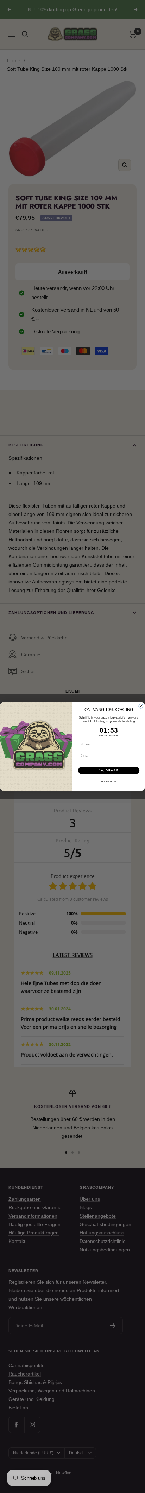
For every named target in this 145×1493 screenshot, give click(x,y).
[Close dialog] (141, 706)
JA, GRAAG (109, 770)
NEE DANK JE (108, 782)
